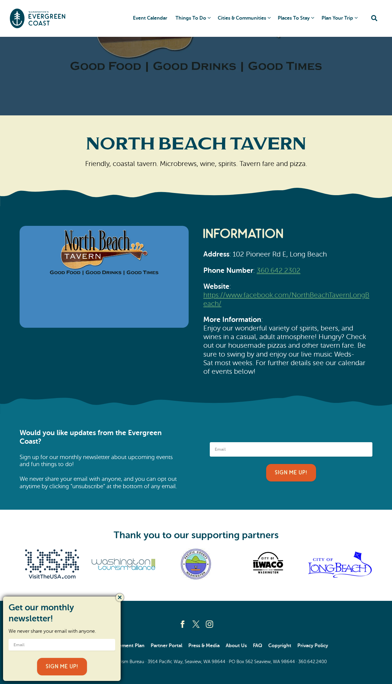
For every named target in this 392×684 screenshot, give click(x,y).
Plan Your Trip (337, 18)
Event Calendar (150, 18)
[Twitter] (196, 624)
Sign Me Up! (291, 472)
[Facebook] (182, 624)
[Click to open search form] (374, 18)
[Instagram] (209, 624)
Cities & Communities (242, 18)
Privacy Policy (312, 645)
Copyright (279, 645)
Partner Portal (166, 645)
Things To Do (190, 18)
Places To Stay (294, 18)
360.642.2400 (312, 661)
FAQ (257, 645)
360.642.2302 (278, 270)
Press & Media (204, 645)
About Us (236, 645)
